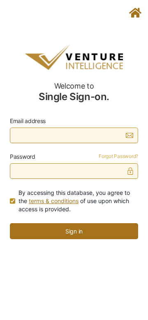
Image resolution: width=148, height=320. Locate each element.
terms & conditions (54, 200)
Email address (28, 120)
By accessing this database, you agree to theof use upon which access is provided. (74, 201)
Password (22, 156)
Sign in (74, 231)
